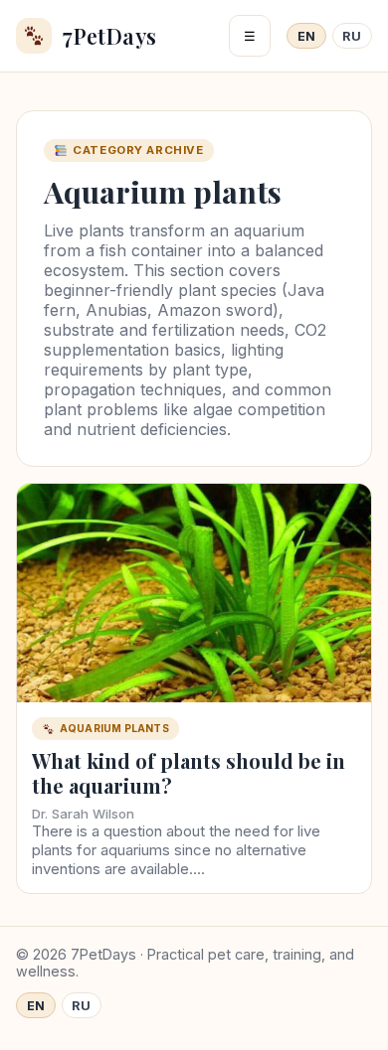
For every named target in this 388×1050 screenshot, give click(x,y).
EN (306, 36)
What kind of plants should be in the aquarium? (188, 773)
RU (351, 36)
